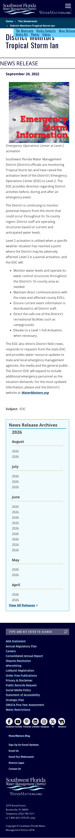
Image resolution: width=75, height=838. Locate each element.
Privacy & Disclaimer (19, 680)
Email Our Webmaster (21, 756)
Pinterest (27, 726)
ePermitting (13, 665)
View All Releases (22, 605)
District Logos (16, 762)
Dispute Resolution (18, 661)
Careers (11, 651)
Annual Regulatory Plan (21, 646)
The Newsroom (27, 21)
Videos (46, 34)
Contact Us (15, 768)
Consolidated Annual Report (24, 656)
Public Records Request (21, 685)
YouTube (18, 726)
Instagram (45, 726)
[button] (39, 112)
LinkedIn (36, 726)
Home (9, 21)
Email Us (14, 750)
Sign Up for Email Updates (24, 744)
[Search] (65, 632)
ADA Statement (16, 641)
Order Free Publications (21, 675)
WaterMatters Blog (19, 735)
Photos (35, 34)
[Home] (37, 8)
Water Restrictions (18, 709)
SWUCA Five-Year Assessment (25, 705)
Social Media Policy (18, 690)
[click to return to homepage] (26, 790)
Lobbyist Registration (20, 670)
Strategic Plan (15, 700)
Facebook (10, 726)
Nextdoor (62, 726)
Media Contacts (46, 31)
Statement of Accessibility (23, 695)
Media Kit (22, 34)
